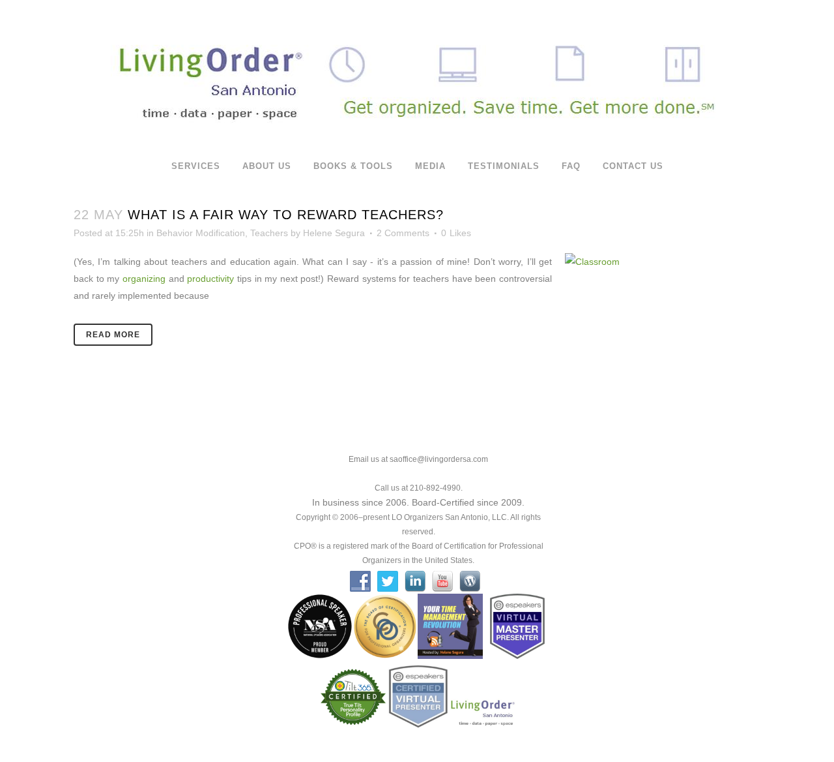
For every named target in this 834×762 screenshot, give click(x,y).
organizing (143, 278)
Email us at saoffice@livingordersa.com (418, 459)
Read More (113, 334)
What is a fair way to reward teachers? (286, 214)
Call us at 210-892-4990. (419, 488)
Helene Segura (334, 233)
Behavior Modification (200, 233)
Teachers (269, 233)
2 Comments (403, 233)
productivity (210, 278)
